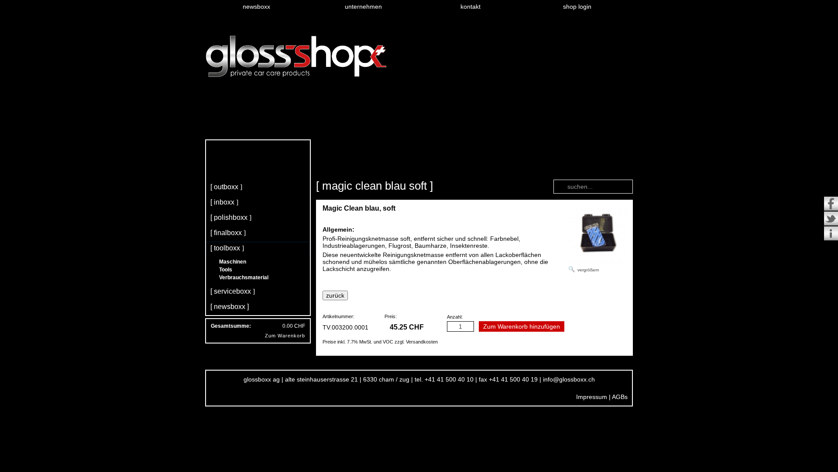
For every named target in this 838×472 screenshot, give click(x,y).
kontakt (470, 6)
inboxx (224, 202)
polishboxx (230, 217)
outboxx (226, 187)
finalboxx (228, 232)
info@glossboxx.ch (569, 379)
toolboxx (227, 248)
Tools (225, 270)
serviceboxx (232, 291)
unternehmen (363, 6)
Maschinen (232, 262)
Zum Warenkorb (285, 335)
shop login (577, 6)
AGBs (620, 396)
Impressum (591, 396)
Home (322, 169)
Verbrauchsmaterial (243, 277)
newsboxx (256, 6)
